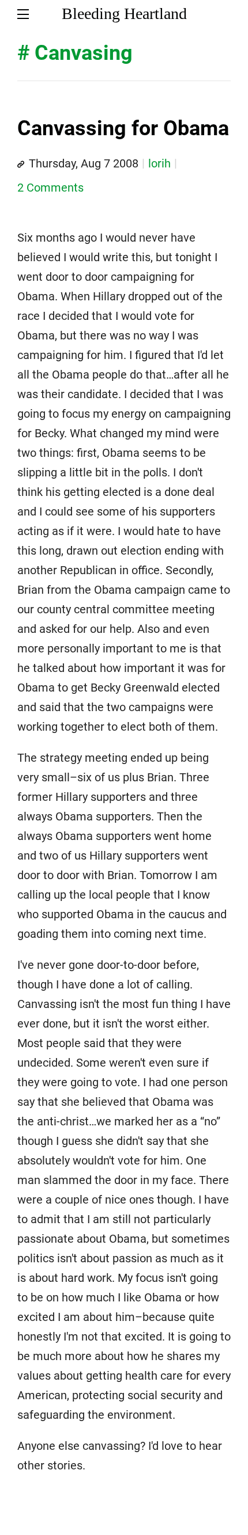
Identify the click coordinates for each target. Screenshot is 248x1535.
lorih (159, 163)
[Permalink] (20, 165)
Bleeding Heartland (124, 13)
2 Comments (50, 187)
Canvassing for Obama (123, 128)
